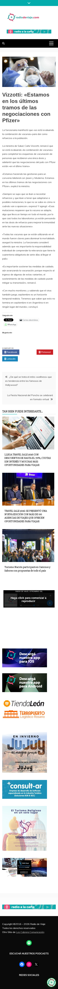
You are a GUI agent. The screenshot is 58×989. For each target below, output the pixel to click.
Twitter (29, 352)
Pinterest (45, 352)
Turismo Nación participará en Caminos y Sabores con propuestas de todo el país (27, 568)
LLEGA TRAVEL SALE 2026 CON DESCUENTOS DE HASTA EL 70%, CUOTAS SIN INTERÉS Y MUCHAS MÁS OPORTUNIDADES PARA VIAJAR (27, 460)
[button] (51, 982)
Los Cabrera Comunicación (30, 932)
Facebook (11, 352)
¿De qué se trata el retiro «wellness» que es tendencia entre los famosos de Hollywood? (28, 380)
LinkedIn (11, 358)
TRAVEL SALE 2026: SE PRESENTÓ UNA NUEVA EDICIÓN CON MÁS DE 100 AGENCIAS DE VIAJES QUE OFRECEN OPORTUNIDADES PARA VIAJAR (25, 516)
